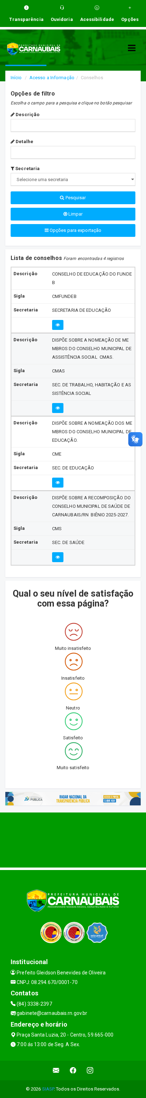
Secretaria (27, 168)
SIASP (48, 1089)
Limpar (75, 214)
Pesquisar (75, 197)
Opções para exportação (75, 230)
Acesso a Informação (51, 77)
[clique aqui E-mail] (56, 1070)
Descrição (27, 114)
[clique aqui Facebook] (73, 1070)
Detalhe (24, 141)
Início (16, 77)
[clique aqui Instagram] (90, 1070)
